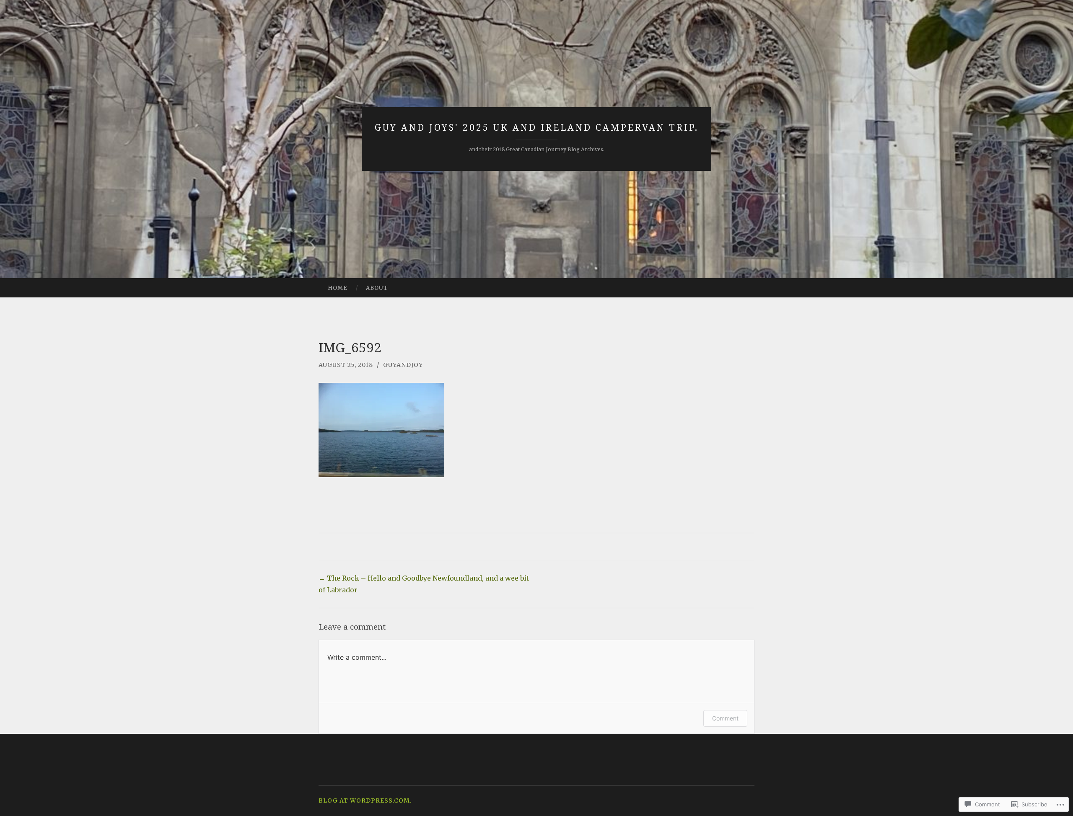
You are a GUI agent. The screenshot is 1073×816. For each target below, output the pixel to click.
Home (337, 288)
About (377, 288)
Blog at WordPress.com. (365, 800)
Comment (725, 718)
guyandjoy (403, 365)
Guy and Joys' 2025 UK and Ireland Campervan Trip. (537, 127)
